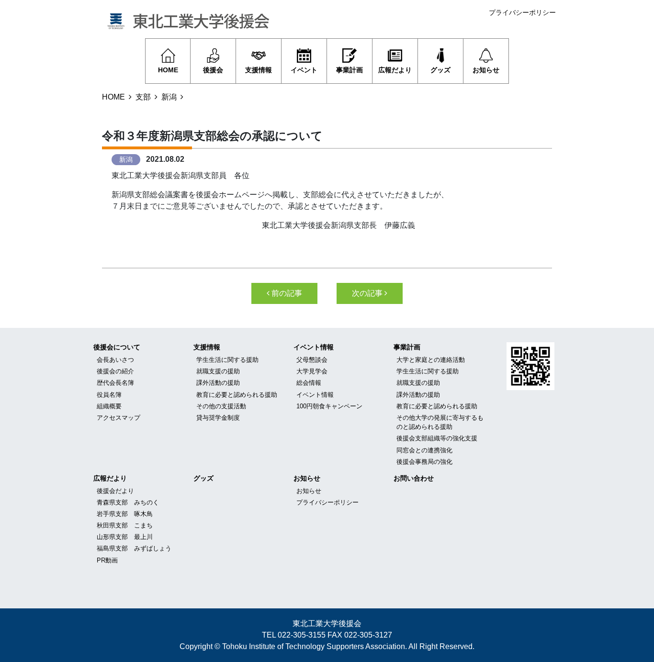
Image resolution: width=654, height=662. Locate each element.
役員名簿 (109, 394)
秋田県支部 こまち (125, 525)
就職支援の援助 (218, 371)
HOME (113, 97)
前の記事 (286, 293)
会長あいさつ (115, 359)
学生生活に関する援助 (227, 359)
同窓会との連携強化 (424, 450)
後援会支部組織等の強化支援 (436, 438)
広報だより (110, 478)
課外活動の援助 (218, 382)
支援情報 (206, 347)
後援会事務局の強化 (424, 461)
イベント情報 (313, 347)
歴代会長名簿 (115, 382)
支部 (143, 97)
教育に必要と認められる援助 (236, 394)
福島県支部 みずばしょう (134, 548)
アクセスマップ (118, 417)
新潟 (169, 97)
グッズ (203, 478)
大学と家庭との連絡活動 (430, 359)
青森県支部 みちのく (128, 502)
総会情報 (308, 382)
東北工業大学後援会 (327, 623)
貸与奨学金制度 (218, 417)
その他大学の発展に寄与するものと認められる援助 (440, 422)
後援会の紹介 (115, 371)
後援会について (116, 347)
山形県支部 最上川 (125, 536)
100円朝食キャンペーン (329, 406)
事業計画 (407, 347)
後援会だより (115, 490)
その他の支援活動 (221, 406)
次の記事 (368, 293)
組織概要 (109, 406)
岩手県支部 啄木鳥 (125, 513)
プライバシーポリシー (522, 12)
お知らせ (306, 478)
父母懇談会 (311, 359)
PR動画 (107, 560)
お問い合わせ (414, 478)
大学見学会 (311, 371)
